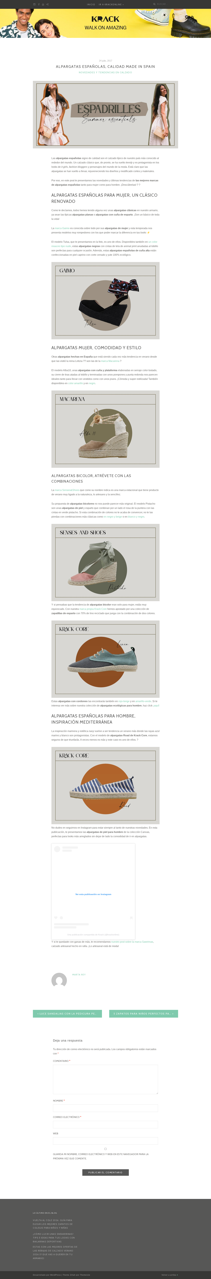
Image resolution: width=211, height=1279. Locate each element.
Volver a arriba (169, 1275)
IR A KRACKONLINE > (111, 4)
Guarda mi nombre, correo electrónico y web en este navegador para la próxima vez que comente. (101, 1156)
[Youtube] (43, 4)
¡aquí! (156, 705)
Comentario (61, 1060)
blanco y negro (136, 516)
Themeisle (85, 1275)
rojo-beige (124, 701)
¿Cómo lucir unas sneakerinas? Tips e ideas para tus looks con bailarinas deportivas (54, 1238)
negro (92, 383)
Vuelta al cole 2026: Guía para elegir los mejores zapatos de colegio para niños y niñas (53, 1224)
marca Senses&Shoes (67, 490)
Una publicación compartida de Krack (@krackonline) (93, 934)
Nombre (59, 1100)
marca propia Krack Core (93, 609)
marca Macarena (110, 361)
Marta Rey (79, 974)
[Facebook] (38, 4)
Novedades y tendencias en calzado (105, 72)
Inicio (91, 4)
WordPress (55, 1275)
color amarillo (75, 383)
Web (55, 1133)
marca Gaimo (62, 228)
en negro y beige (113, 516)
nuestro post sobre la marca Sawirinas (132, 941)
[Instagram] (34, 4)
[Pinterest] (47, 4)
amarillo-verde (143, 701)
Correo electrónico (67, 1117)
